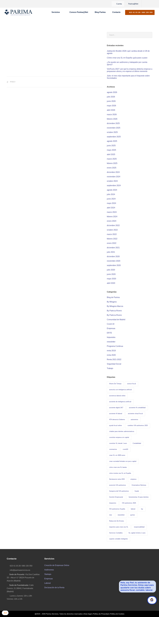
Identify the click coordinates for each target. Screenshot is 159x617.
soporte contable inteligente (118, 539)
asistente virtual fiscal (135, 413)
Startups (47, 574)
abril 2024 (111, 208)
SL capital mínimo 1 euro (137, 533)
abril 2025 (111, 154)
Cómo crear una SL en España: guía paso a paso (127, 58)
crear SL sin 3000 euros (117, 455)
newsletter (111, 342)
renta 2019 (111, 351)
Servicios (56, 12)
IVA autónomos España (117, 509)
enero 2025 (111, 168)
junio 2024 (111, 199)
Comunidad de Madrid (116, 320)
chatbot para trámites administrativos (121, 431)
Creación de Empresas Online (56, 565)
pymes (132, 515)
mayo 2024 (111, 203)
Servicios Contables (116, 533)
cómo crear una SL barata (118, 467)
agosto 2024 (112, 190)
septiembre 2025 (114, 137)
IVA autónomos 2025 (129, 503)
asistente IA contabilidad (137, 407)
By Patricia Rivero (114, 311)
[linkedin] (148, 4)
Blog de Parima (113, 297)
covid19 (125, 449)
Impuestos (111, 337)
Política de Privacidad (101, 614)
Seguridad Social (114, 364)
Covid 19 (110, 324)
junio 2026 (111, 101)
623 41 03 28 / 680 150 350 (141, 12)
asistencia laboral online (117, 396)
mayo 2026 (111, 106)
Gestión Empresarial (116, 497)
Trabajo (110, 368)
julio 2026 (111, 97)
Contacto (116, 12)
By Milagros (112, 302)
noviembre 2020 (113, 261)
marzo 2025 (112, 159)
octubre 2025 (112, 132)
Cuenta (119, 4)
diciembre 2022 (113, 225)
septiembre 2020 (114, 265)
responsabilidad (139, 527)
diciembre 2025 (113, 123)
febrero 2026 (112, 119)
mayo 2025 (111, 150)
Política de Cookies (117, 614)
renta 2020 (111, 355)
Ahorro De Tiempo (115, 384)
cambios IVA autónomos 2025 (138, 425)
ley (142, 509)
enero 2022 (111, 243)
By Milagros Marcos (115, 306)
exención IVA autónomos (117, 485)
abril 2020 (111, 283)
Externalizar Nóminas (139, 485)
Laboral (47, 583)
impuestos (112, 503)
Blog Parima (100, 12)
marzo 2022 (112, 234)
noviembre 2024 (113, 177)
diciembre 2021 (113, 248)
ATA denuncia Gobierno (117, 419)
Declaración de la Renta (54, 588)
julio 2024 (111, 194)
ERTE (109, 333)
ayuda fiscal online (115, 425)
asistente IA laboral (115, 413)
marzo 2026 (112, 114)
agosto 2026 (112, 92)
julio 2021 (111, 252)
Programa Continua (115, 346)
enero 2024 (111, 221)
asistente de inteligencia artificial (120, 401)
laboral (133, 509)
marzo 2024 (112, 212)
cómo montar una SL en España (120, 473)
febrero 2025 (112, 163)
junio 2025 (111, 146)
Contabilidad (137, 443)
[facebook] (144, 4)
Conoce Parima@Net (78, 12)
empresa (133, 479)
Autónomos (49, 570)
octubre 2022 (112, 230)
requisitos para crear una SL (118, 527)
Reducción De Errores (116, 521)
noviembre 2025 (113, 128)
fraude (137, 491)
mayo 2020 (111, 279)
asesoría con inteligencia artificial (120, 389)
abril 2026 (111, 110)
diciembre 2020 (113, 256)
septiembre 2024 (114, 185)
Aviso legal (88, 614)
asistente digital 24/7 (116, 407)
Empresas (111, 328)
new (110, 515)
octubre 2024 (112, 181)
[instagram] (152, 4)
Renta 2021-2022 (114, 359)
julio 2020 (111, 270)
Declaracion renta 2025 (117, 479)
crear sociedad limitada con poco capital (122, 461)
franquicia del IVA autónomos (119, 491)
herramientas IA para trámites (139, 497)
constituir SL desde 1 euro (118, 443)
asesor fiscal (131, 384)
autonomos (134, 419)
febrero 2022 (112, 239)
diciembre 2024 (113, 172)
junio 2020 (111, 274)
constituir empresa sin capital (119, 437)
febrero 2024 (112, 217)
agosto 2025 (112, 141)
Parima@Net (133, 4)
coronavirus (113, 449)
